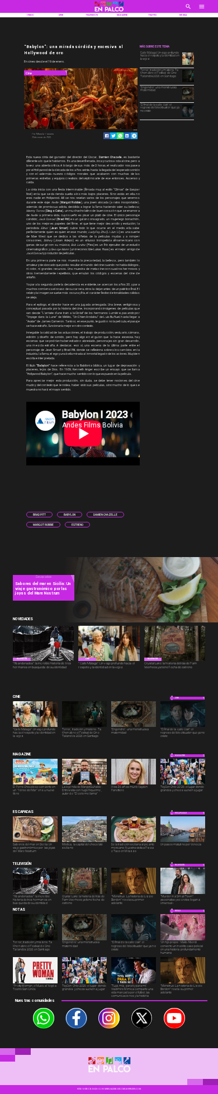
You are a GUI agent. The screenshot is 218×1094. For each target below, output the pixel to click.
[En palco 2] (109, 12)
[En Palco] (188, 10)
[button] (39, 514)
